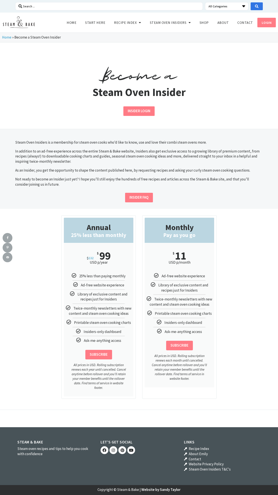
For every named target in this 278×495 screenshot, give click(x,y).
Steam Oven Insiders (168, 22)
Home (71, 22)
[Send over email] (7, 257)
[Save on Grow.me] (7, 267)
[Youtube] (131, 450)
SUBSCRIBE (99, 354)
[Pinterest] (122, 450)
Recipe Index (125, 22)
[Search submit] (257, 6)
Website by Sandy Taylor (160, 489)
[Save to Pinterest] (7, 247)
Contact (245, 22)
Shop (204, 22)
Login (267, 22)
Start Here (95, 22)
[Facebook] (104, 450)
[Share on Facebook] (7, 238)
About (223, 22)
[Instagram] (113, 450)
